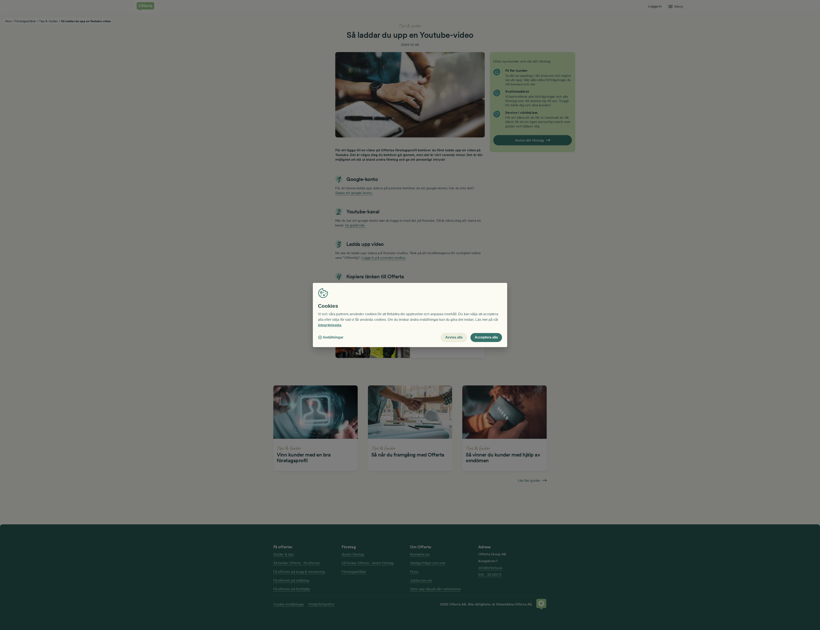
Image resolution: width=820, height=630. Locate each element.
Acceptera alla (486, 337)
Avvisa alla (454, 337)
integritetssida (329, 325)
